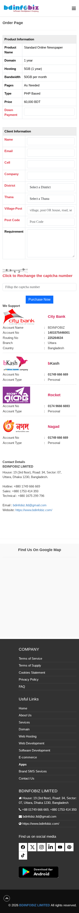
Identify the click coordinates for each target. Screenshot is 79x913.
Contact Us (26, 778)
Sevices (24, 722)
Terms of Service (30, 658)
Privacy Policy (29, 679)
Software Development (34, 750)
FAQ (22, 686)
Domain (24, 729)
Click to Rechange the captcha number (37, 276)
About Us (25, 715)
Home (23, 708)
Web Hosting (27, 736)
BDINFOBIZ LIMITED (34, 905)
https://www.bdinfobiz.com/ (33, 510)
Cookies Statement (32, 672)
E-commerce (28, 757)
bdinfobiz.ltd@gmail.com (30, 505)
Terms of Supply (30, 665)
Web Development (31, 743)
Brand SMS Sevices (33, 771)
